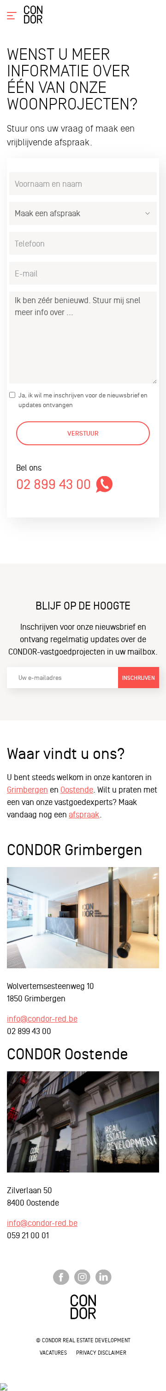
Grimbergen (27, 789)
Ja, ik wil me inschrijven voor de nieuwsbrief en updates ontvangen (83, 399)
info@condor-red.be (42, 1018)
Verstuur (83, 433)
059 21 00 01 (28, 1235)
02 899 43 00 (53, 484)
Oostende (76, 789)
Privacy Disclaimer (101, 1353)
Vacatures (53, 1353)
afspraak (84, 814)
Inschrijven (138, 678)
